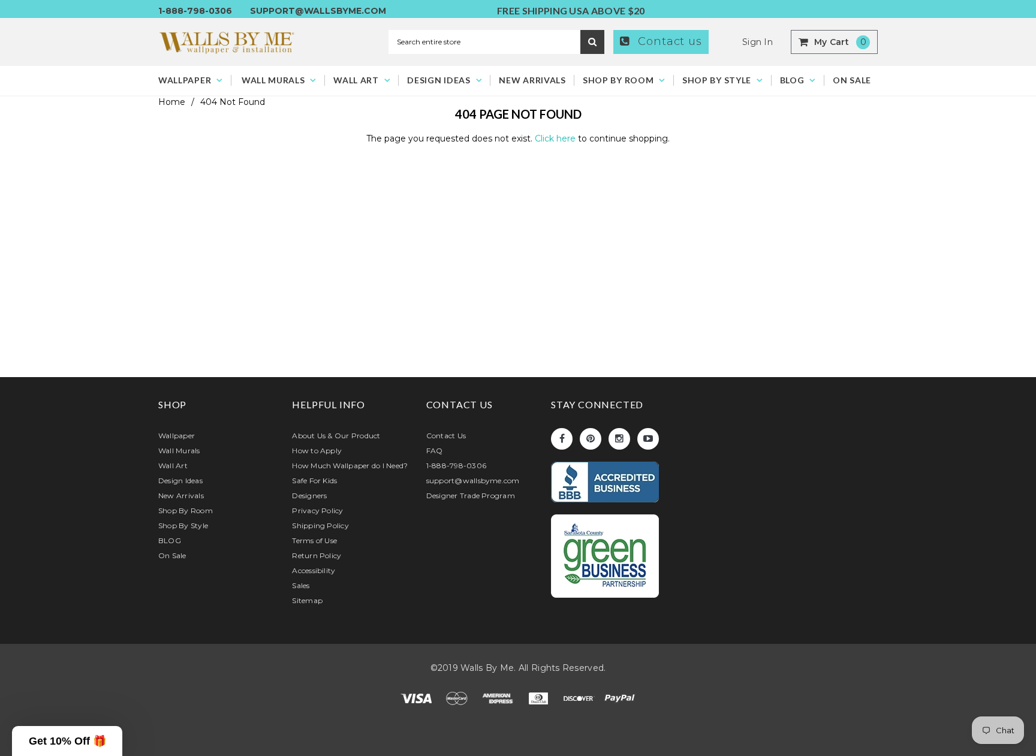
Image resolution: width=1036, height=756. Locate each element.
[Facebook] (562, 439)
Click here (556, 138)
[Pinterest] (590, 439)
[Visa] (417, 697)
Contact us (668, 41)
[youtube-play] (648, 439)
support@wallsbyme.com (318, 10)
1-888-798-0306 (195, 10)
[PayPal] (620, 697)
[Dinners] (539, 697)
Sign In (757, 42)
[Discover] (580, 697)
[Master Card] (458, 697)
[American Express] (498, 697)
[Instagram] (619, 439)
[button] (67, 741)
